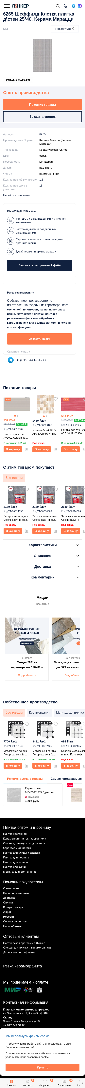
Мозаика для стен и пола (19, 871)
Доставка (9, 897)
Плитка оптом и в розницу (27, 827)
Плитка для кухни (14, 866)
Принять (42, 1067)
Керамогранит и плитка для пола (24, 838)
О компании (11, 888)
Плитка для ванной (15, 862)
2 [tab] (17, 416)
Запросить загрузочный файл (40, 265)
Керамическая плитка (53, 149)
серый (43, 155)
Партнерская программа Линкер (24, 943)
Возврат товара (13, 907)
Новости (8, 916)
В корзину (13, 449)
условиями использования (23, 1057)
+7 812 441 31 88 (14, 1025)
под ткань (45, 167)
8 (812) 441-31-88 (31, 360)
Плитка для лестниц (16, 857)
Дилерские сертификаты (19, 952)
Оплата (8, 902)
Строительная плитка (17, 847)
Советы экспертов (14, 921)
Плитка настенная (15, 833)
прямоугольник (49, 173)
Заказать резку (39, 338)
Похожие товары (42, 104)
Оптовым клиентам (21, 936)
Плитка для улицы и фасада (21, 852)
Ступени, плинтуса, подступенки (24, 843)
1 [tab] (15, 416)
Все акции (42, 603)
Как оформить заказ (16, 893)
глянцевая (46, 161)
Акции (7, 911)
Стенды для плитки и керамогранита (27, 947)
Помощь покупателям (23, 882)
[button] (82, 1083)
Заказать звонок (43, 116)
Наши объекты (12, 926)
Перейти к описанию (16, 195)
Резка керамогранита (22, 966)
